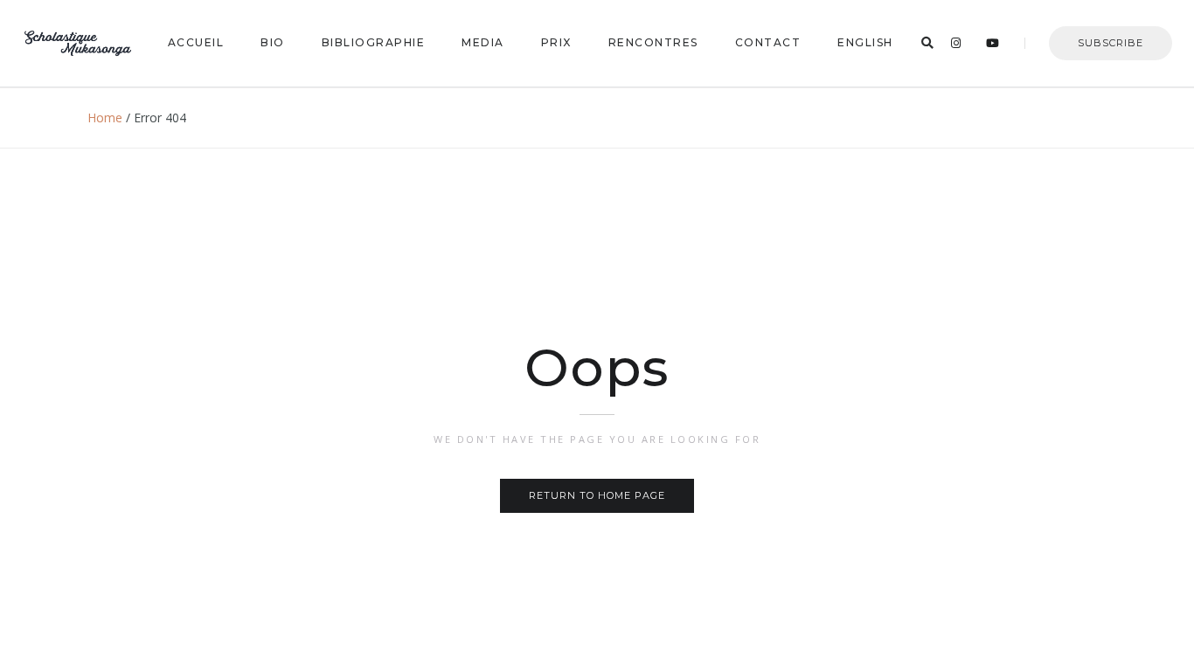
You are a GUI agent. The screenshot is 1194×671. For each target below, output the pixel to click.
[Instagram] (956, 44)
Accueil (196, 42)
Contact (768, 42)
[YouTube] (993, 44)
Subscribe (1110, 43)
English (865, 42)
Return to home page (597, 495)
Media (483, 42)
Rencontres (653, 42)
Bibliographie (374, 42)
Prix (556, 42)
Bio (272, 42)
